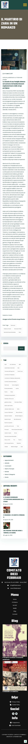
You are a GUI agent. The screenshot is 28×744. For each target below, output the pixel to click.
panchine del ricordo (9, 426)
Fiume (6, 392)
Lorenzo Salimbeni (9, 412)
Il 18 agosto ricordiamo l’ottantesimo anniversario (13, 659)
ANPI (20, 364)
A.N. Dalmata (13, 364)
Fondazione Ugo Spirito (10, 395)
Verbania (19, 443)
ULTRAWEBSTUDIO (17, 736)
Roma (15, 433)
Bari (18, 368)
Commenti (8, 466)
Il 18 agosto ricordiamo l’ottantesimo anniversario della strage (13, 499)
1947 (6, 364)
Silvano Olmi (7, 439)
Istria (18, 409)
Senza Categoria (10, 474)
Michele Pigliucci (19, 415)
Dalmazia (13, 325)
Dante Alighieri (15, 385)
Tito (14, 439)
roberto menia (8, 433)
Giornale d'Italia (17, 328)
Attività (7, 463)
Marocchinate (19, 412)
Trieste (20, 439)
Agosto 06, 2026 (9, 519)
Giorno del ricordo (9, 405)
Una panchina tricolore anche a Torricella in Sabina (12, 532)
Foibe (11, 392)
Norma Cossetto (8, 422)
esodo (17, 388)
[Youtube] (16, 714)
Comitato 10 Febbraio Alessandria (12, 378)
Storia (6, 477)
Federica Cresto (7, 328)
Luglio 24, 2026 (8, 535)
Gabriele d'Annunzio (9, 398)
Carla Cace (20, 371)
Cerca (5, 343)
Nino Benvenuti (17, 419)
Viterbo (6, 446)
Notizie (7, 471)
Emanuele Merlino (9, 388)
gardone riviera (8, 402)
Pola (18, 426)
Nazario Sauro (8, 419)
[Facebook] (13, 714)
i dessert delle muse (9, 409)
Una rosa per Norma (9, 443)
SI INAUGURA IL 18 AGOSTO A (10, 692)
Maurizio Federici (8, 415)
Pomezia (7, 429)
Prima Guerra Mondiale (17, 429)
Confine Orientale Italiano (11, 381)
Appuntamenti (9, 460)
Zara (20, 332)
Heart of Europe (9, 469)
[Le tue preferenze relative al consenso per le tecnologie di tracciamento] (25, 741)
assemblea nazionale (10, 368)
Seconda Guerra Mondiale (10, 332)
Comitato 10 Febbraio (9, 374)
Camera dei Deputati (9, 371)
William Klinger (14, 446)
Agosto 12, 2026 (9, 504)
